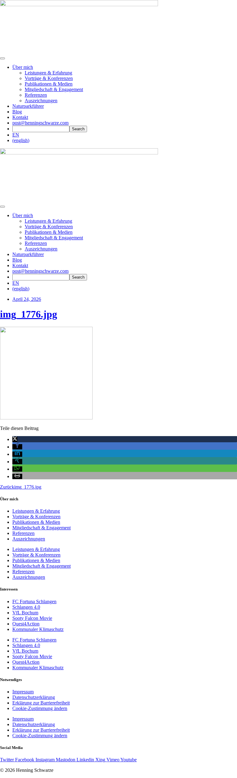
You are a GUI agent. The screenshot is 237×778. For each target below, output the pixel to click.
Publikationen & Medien (49, 83)
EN (15, 134)
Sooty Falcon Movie (32, 618)
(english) (20, 140)
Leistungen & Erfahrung (48, 72)
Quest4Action (26, 623)
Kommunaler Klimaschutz (38, 629)
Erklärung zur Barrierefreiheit (41, 702)
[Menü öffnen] (2, 58)
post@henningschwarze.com (40, 122)
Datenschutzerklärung (33, 697)
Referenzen (36, 95)
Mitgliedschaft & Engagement (54, 89)
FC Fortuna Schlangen (34, 601)
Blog (17, 111)
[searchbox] (40, 129)
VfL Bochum (25, 612)
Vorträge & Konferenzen (49, 78)
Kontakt (20, 117)
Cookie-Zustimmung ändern (39, 708)
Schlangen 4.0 (26, 607)
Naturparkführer (28, 106)
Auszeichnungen (41, 100)
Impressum (23, 691)
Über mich (22, 67)
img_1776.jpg (28, 314)
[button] (14, 439)
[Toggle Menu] (2, 207)
